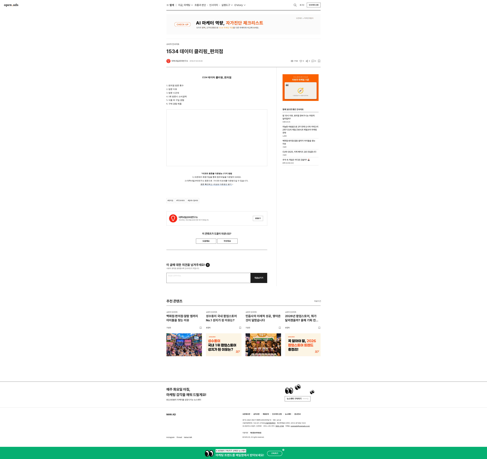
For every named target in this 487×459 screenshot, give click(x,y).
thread (179, 437)
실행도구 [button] (225, 5)
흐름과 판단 (200, 5)
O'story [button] (238, 5)
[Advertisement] (301, 210)
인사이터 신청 (313, 5)
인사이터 (213, 5)
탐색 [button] (172, 5)
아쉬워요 (227, 241)
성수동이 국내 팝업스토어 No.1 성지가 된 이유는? (221, 318)
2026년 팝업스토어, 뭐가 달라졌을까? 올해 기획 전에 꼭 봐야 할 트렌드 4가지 (301, 318)
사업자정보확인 (270, 423)
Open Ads (11, 5)
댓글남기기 (258, 278)
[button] (317, 301)
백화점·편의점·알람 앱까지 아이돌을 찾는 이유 (182, 318)
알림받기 (258, 218)
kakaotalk (188, 437)
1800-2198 (279, 426)
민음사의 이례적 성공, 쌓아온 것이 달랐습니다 (263, 318)
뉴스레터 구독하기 (294, 398)
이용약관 (245, 433)
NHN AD (171, 414)
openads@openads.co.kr (300, 426)
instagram (170, 437)
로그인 (302, 5)
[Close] (283, 450)
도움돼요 (206, 241)
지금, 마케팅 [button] (184, 5)
